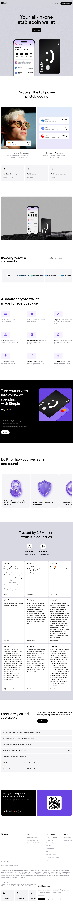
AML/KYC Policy (50, 846)
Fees (47, 860)
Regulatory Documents (52, 857)
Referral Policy (50, 843)
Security (48, 851)
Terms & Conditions (51, 837)
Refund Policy (50, 848)
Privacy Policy (49, 840)
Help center (55, 3)
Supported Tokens (51, 854)
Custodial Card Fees (32, 840)
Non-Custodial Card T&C (33, 843)
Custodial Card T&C (32, 837)
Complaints (67, 843)
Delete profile (68, 840)
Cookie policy (41, 895)
